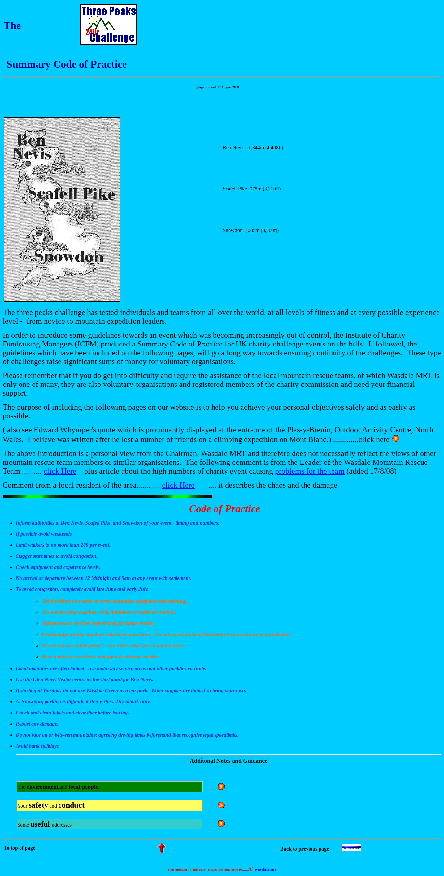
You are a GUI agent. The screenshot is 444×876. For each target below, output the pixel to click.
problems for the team (310, 471)
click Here (60, 471)
